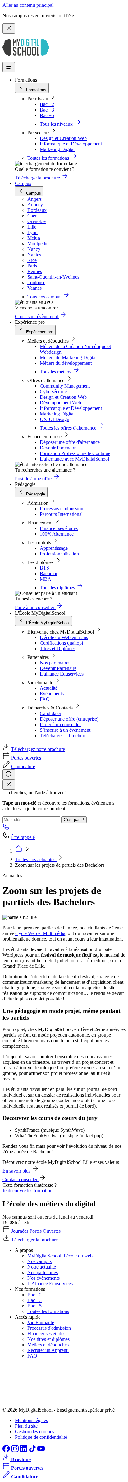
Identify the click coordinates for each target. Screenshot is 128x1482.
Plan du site (26, 1426)
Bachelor (48, 573)
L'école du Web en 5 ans (64, 637)
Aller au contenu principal (27, 5)
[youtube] (41, 1450)
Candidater (50, 713)
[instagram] (15, 1450)
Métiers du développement (66, 363)
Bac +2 (47, 104)
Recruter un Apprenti (48, 1350)
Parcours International (61, 514)
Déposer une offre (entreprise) (69, 719)
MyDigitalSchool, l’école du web (60, 1255)
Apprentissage (54, 548)
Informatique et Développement (71, 143)
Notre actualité (41, 1266)
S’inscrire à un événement (65, 730)
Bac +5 (47, 115)
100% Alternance (57, 534)
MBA (45, 579)
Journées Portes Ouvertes (36, 1231)
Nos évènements (43, 1278)
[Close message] (8, 28)
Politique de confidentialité (41, 1437)
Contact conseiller (20, 1179)
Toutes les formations (48, 1311)
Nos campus (39, 1261)
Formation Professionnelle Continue (75, 453)
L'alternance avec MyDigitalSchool (74, 458)
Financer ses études (59, 528)
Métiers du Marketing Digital (68, 357)
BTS (44, 567)
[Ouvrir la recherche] (8, 774)
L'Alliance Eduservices (50, 1283)
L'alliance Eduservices (62, 673)
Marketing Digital (57, 149)
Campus (23, 183)
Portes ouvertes (26, 757)
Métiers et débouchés (48, 1344)
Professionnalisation (59, 553)
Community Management (65, 386)
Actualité (48, 688)
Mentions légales (31, 1420)
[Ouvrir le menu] (8, 67)
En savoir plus (17, 1170)
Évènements (52, 693)
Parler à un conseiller (60, 724)
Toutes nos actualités (36, 859)
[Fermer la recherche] (8, 785)
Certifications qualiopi (61, 643)
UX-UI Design (54, 419)
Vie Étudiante (40, 1322)
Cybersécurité (53, 391)
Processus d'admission (61, 508)
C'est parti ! (74, 819)
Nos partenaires (55, 662)
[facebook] (6, 1450)
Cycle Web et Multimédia (40, 933)
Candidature (23, 766)
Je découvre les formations (28, 1190)
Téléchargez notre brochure (38, 749)
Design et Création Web (63, 138)
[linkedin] (24, 1450)
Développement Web (60, 402)
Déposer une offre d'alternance (70, 442)
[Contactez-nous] (6, 828)
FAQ (45, 699)
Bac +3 (47, 109)
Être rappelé (23, 837)
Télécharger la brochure (63, 735)
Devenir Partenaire (58, 447)
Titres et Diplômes (57, 648)
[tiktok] (33, 1450)
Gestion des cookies (34, 1431)
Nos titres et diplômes (48, 1339)
